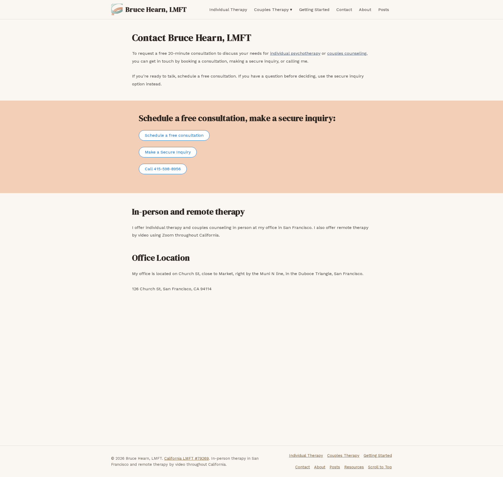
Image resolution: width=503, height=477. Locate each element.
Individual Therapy (228, 9)
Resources (354, 467)
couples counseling (347, 53)
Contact (344, 9)
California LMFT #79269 (186, 458)
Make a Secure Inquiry (168, 152)
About (365, 9)
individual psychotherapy (295, 53)
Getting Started (314, 9)
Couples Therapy (271, 9)
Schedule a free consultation (174, 135)
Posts (383, 9)
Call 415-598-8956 (163, 168)
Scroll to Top (380, 467)
